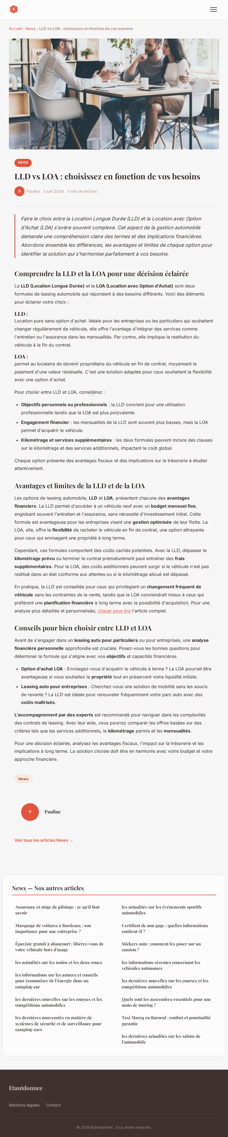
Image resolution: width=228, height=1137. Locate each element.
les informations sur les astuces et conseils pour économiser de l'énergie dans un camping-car (56, 981)
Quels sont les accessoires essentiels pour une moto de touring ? (166, 1002)
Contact (53, 1105)
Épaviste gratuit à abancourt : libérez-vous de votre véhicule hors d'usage (59, 946)
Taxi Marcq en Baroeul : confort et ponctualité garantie (166, 1020)
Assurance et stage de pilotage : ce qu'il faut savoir (57, 909)
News (31, 28)
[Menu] (213, 9)
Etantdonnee (26, 1088)
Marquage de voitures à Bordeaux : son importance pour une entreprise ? (53, 928)
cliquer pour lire (114, 611)
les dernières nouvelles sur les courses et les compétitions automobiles (58, 1002)
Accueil (15, 28)
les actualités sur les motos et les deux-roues (58, 962)
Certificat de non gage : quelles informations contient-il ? (165, 928)
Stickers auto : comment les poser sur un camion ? (161, 946)
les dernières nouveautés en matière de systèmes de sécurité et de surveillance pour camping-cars (58, 1023)
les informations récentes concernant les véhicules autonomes (161, 965)
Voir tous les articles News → (43, 840)
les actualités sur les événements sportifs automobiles (162, 909)
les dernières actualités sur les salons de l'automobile (161, 1039)
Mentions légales (24, 1105)
